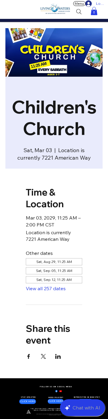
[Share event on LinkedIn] (58, 356)
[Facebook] (56, 391)
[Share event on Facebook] (29, 356)
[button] (94, 11)
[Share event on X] (43, 356)
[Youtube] (60, 391)
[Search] (79, 11)
